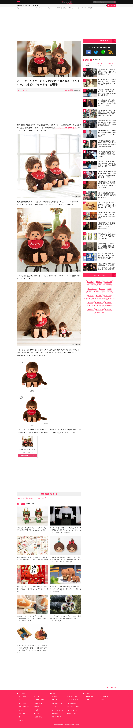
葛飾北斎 (108, 309)
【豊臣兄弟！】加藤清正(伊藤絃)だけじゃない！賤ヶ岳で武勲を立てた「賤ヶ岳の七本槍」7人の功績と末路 (107, 113)
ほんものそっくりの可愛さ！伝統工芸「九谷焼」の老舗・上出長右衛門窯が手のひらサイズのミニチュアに (107, 256)
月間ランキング (56, 717)
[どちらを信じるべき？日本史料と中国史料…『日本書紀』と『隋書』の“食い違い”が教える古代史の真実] (90, 103)
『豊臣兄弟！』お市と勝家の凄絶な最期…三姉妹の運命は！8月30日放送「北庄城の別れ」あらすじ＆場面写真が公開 (107, 267)
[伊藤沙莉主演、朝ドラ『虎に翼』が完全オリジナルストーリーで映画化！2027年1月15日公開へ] (90, 134)
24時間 (88, 64)
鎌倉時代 (108, 306)
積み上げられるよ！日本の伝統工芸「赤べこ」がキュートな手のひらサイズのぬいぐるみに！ (32, 589)
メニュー (18, 2)
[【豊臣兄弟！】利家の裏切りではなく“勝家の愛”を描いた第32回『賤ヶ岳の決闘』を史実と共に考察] (90, 195)
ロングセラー (41, 498)
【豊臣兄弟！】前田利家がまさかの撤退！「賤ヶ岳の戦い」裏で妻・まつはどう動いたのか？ (107, 153)
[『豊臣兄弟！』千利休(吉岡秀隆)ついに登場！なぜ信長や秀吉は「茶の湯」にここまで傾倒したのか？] (90, 226)
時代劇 (110, 292)
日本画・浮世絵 (39, 700)
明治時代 (88, 299)
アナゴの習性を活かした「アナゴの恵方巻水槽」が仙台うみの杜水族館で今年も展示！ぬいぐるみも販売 (65, 618)
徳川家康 (97, 299)
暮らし (21, 717)
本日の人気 (55, 713)
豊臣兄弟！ (99, 302)
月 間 (110, 64)
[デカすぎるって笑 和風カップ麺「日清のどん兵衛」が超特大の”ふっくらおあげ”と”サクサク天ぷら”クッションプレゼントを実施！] (32, 634)
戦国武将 (108, 285)
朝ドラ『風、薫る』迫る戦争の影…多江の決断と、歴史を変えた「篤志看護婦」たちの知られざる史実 (107, 82)
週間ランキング (72, 713)
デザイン (112, 299)
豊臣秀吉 (108, 302)
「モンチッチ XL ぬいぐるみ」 (66, 127)
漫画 (103, 292)
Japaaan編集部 (69, 90)
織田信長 (108, 295)
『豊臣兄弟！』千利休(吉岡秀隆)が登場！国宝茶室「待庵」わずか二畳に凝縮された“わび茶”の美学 (107, 184)
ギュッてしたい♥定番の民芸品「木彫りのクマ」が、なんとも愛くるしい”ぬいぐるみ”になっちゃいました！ (65, 589)
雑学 (110, 288)
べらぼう (99, 295)
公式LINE (103, 52)
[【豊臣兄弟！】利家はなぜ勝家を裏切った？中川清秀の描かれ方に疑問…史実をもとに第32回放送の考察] (90, 124)
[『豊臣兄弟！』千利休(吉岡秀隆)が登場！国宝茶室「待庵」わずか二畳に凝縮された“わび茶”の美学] (90, 185)
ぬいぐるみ (22, 498)
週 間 (99, 64)
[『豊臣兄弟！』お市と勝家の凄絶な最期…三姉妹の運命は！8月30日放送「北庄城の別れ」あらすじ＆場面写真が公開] (90, 267)
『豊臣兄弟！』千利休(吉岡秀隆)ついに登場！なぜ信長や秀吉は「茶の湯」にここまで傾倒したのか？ (107, 225)
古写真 (21, 720)
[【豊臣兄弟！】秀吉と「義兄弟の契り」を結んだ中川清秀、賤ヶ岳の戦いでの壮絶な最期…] (90, 216)
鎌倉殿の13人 (100, 313)
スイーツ (102, 288)
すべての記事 (22, 696)
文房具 (91, 302)
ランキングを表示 (99, 275)
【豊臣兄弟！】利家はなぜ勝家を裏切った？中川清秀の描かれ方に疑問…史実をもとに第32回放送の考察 (107, 123)
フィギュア (92, 306)
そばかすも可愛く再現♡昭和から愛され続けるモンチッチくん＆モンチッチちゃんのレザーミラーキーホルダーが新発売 (65, 559)
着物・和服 (38, 703)
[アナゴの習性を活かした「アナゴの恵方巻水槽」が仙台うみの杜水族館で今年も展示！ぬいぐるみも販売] (65, 605)
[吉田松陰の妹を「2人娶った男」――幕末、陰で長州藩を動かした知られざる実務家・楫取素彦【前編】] (90, 246)
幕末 (97, 292)
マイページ (55, 707)
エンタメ (38, 713)
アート (21, 700)
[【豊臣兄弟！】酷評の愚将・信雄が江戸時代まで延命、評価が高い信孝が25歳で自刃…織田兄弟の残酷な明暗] (90, 144)
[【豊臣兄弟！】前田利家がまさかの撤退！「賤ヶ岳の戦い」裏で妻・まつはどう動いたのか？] (90, 154)
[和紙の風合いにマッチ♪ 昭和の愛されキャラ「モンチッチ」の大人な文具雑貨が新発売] (32, 546)
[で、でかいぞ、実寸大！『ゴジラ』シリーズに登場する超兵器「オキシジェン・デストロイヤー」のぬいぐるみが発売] (65, 516)
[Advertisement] (49, 25)
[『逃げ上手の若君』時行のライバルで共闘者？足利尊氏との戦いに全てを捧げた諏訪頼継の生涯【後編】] (90, 165)
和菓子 (37, 710)
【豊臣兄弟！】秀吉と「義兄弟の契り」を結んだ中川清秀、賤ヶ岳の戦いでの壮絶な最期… (107, 215)
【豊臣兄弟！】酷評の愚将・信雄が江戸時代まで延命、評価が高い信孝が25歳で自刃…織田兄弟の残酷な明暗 (107, 143)
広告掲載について (57, 703)
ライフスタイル (38, 8)
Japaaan (66, 2)
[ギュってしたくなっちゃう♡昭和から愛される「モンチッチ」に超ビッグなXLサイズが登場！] (49, 59)
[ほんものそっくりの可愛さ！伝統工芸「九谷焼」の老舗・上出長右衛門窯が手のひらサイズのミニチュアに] (90, 257)
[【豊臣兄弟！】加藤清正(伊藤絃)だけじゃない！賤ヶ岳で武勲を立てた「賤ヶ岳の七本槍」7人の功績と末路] (90, 113)
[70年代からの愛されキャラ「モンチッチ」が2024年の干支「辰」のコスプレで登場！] (32, 516)
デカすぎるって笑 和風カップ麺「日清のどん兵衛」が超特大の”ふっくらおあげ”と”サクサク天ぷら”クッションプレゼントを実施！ (32, 649)
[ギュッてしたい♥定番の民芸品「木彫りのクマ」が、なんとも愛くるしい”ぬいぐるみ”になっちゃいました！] (65, 575)
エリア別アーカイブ (57, 710)
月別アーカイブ (72, 710)
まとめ (37, 696)
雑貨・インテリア (24, 707)
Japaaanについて (73, 700)
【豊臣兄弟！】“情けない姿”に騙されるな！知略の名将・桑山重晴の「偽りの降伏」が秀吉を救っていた (107, 72)
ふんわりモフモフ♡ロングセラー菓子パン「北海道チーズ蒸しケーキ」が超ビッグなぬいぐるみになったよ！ (32, 618)
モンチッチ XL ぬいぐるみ (28, 450)
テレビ (92, 295)
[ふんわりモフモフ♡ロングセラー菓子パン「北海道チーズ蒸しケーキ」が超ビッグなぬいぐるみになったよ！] (32, 605)
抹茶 (104, 299)
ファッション (22, 703)
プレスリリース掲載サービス (99, 41)
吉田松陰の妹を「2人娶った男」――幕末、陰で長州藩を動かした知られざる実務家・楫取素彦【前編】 (107, 246)
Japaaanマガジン (28, 8)
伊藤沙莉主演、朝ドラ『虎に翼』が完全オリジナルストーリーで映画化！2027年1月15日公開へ (107, 133)
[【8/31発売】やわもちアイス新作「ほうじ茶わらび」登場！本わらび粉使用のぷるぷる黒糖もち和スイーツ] (90, 206)
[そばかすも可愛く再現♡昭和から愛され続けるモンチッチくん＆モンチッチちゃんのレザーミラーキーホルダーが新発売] (65, 546)
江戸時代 (91, 281)
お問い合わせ (72, 703)
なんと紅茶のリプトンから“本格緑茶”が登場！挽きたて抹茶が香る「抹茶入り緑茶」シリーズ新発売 (107, 235)
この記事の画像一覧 (50, 494)
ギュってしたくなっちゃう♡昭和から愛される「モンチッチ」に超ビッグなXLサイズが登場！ (68, 8)
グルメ (21, 710)
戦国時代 (99, 281)
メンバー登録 (111, 5)
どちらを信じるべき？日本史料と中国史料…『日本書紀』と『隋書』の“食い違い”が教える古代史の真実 (107, 102)
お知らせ (54, 700)
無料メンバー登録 (73, 707)
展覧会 (101, 306)
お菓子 (90, 292)
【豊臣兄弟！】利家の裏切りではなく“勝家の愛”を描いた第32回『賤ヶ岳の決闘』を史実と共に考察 (107, 194)
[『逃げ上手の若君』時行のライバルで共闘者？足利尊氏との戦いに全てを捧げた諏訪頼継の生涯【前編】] (90, 93)
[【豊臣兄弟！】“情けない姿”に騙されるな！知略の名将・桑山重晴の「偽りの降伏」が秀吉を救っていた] (90, 72)
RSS (110, 52)
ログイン (104, 5)
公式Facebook (88, 52)
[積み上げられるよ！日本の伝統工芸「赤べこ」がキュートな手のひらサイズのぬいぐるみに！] (32, 575)
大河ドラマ (109, 281)
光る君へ (100, 309)
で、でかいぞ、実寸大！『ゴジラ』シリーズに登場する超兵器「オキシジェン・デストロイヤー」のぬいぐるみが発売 (65, 530)
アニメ (100, 285)
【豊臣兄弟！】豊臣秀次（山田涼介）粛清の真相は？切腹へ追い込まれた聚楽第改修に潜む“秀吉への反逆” (107, 174)
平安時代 (92, 285)
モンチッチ (31, 498)
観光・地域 (22, 713)
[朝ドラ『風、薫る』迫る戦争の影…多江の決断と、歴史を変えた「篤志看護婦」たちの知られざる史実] (90, 83)
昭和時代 (91, 309)
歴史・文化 (38, 717)
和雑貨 (37, 707)
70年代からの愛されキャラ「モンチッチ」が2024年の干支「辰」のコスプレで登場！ (32, 529)
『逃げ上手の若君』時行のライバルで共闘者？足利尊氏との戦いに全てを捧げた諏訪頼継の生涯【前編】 (107, 92)
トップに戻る (112, 688)
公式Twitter (96, 52)
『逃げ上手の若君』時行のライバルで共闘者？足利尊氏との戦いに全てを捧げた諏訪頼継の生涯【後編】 (107, 164)
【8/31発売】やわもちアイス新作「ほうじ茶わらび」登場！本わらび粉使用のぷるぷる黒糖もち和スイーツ (107, 205)
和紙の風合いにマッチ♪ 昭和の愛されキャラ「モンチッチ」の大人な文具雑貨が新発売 (32, 558)
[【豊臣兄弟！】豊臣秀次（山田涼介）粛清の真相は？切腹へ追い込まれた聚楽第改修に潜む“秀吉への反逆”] (90, 175)
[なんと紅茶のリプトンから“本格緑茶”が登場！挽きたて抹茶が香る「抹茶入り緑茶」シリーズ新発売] (90, 236)
